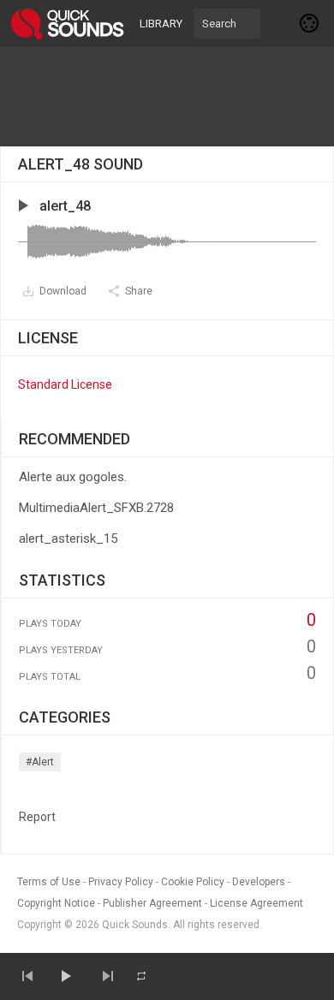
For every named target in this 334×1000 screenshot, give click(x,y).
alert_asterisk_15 (68, 538)
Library (161, 23)
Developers (258, 882)
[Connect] (310, 23)
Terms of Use (49, 882)
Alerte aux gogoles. (73, 477)
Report (37, 817)
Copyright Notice (56, 903)
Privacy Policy (120, 882)
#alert (40, 762)
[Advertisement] (167, 97)
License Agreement (256, 903)
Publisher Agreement (152, 903)
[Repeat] (141, 976)
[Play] (65, 976)
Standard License (65, 384)
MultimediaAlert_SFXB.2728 (96, 507)
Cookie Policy (192, 882)
